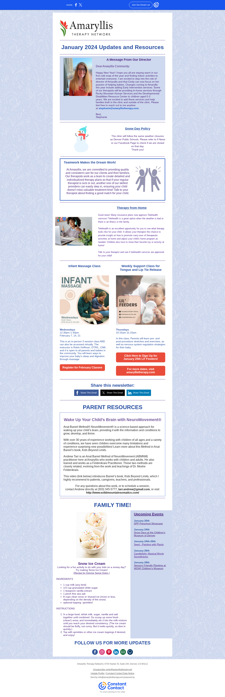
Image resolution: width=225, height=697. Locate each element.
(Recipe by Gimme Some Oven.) (91, 573)
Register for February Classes (82, 367)
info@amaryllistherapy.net (110, 677)
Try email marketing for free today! (112, 692)
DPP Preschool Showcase (148, 523)
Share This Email (89, 393)
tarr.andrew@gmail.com (134, 489)
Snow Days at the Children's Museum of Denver (149, 534)
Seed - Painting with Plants (149, 544)
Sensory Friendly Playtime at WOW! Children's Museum (150, 567)
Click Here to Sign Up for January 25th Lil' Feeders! (140, 357)
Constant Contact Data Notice (120, 673)
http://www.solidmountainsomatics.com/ (112, 492)
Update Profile (97, 673)
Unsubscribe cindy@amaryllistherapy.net (112, 669)
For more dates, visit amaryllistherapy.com (140, 371)
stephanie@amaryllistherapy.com (119, 108)
